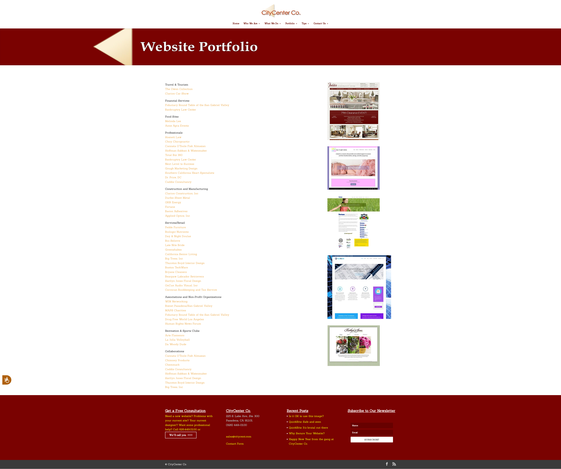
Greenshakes (173, 249)
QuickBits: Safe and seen (305, 421)
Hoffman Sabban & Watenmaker (186, 150)
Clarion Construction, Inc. (182, 193)
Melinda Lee (173, 121)
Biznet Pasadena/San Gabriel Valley (188, 306)
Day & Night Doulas (178, 236)
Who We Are (250, 23)
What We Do (271, 23)
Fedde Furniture (175, 227)
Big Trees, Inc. (174, 258)
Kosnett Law (173, 137)
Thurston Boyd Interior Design (185, 263)
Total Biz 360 (173, 155)
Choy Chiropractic (177, 141)
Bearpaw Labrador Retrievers (184, 276)
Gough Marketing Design (181, 168)
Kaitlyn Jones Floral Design (183, 281)
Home (236, 23)
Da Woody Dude (175, 344)
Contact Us (320, 23)
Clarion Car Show (177, 93)
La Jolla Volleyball (177, 339)
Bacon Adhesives (176, 211)
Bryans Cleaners (176, 272)
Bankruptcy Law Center (180, 109)
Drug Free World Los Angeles (184, 319)
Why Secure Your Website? (307, 433)
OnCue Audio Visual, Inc (181, 285)
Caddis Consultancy (178, 182)
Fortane (170, 207)
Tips (304, 23)
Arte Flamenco (174, 335)
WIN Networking (176, 301)
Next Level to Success (179, 164)
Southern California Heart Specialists (189, 172)
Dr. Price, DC (173, 177)
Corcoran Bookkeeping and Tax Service (191, 289)
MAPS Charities (175, 310)
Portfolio (290, 23)
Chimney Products (177, 360)
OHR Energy (173, 202)
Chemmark (172, 364)
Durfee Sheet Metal (177, 197)
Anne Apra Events (177, 125)
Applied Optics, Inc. (177, 215)
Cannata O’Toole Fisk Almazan (185, 146)
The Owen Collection (179, 89)
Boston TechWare (176, 267)
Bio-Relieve (172, 240)
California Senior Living (181, 254)
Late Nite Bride (175, 245)
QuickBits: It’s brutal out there (308, 427)
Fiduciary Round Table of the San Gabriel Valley (197, 105)
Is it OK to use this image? (306, 416)
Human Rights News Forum (183, 323)
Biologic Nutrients (177, 231)
